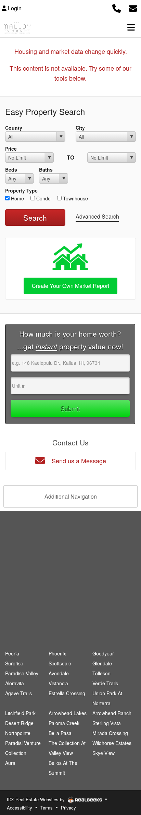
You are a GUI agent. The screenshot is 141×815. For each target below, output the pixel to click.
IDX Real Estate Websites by (36, 799)
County (13, 127)
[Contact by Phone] (116, 7)
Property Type (21, 190)
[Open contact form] (133, 7)
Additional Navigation (70, 496)
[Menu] (131, 27)
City (80, 127)
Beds (11, 169)
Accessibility (19, 807)
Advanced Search (97, 216)
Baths (46, 169)
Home (17, 198)
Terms (46, 807)
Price (11, 148)
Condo (43, 198)
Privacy (68, 807)
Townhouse (75, 198)
